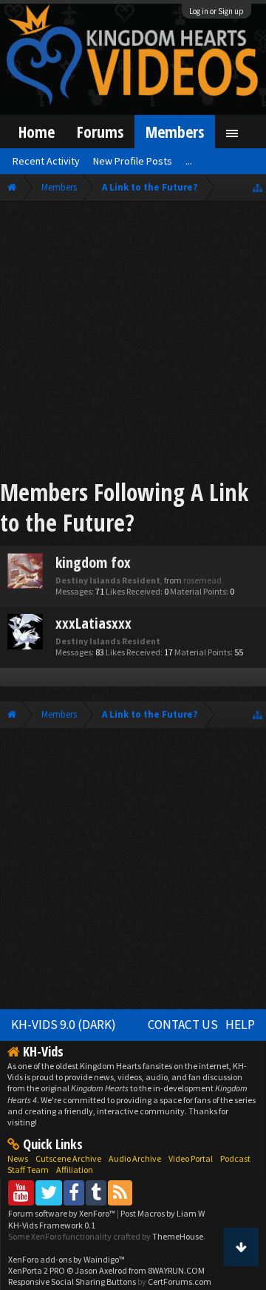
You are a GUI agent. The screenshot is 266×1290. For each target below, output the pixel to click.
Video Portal (190, 1158)
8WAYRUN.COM (176, 1270)
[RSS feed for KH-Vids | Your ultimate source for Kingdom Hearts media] (120, 1192)
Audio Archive (135, 1158)
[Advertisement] (133, 342)
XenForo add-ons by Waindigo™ (66, 1259)
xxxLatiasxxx (93, 623)
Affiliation (74, 1169)
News (17, 1158)
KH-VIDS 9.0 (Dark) (63, 1024)
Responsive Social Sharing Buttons (72, 1281)
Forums (100, 131)
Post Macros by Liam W (162, 1213)
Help (240, 1024)
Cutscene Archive (68, 1158)
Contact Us (183, 1024)
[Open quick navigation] (257, 187)
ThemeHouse (177, 1236)
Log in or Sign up (216, 11)
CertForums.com (179, 1281)
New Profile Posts (132, 161)
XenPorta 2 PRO (36, 1270)
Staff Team (28, 1169)
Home (36, 131)
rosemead (202, 580)
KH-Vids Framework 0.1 (51, 1225)
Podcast (235, 1158)
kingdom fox (93, 562)
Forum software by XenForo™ (62, 1213)
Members (175, 131)
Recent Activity (46, 161)
